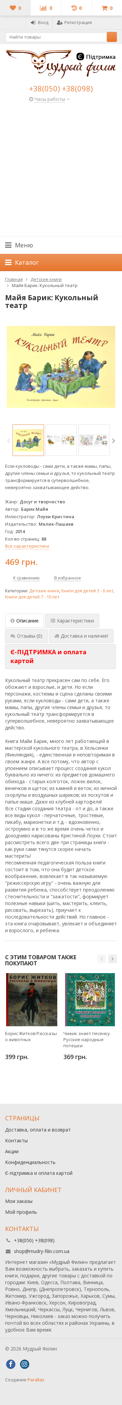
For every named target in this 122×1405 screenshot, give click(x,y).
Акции (12, 1151)
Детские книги (44, 591)
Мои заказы (19, 1201)
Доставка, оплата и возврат (38, 1129)
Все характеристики (27, 546)
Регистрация (78, 22)
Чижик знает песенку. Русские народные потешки (87, 1039)
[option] (28, 440)
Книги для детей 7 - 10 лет (32, 597)
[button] (101, 958)
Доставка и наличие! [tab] (84, 636)
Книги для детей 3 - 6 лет (87, 591)
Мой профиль (21, 1212)
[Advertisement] (61, 172)
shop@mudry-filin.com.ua (41, 1251)
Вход (43, 22)
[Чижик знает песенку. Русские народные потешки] (90, 999)
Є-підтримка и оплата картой (39, 1173)
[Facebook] (10, 1364)
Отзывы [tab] (29, 636)
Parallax (35, 1380)
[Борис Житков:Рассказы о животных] (31, 999)
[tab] (60, 656)
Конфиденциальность (30, 1162)
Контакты (16, 1140)
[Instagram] (24, 1364)
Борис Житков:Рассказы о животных (31, 1036)
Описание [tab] (27, 620)
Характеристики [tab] (75, 620)
